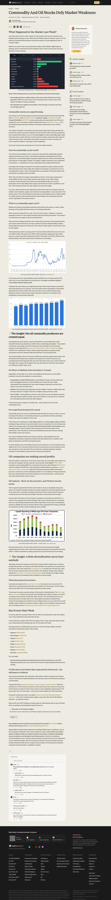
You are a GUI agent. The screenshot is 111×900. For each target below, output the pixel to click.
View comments (45, 17)
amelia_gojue (16, 813)
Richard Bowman (16, 20)
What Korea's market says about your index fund (80, 85)
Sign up (96, 2)
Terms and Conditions (78, 896)
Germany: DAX (12, 880)
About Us (91, 864)
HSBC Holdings (45, 861)
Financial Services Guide (79, 899)
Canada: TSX (12, 869)
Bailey (14, 764)
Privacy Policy (88, 896)
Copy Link (27, 27)
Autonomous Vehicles (30, 869)
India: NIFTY (12, 866)
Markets (11, 8)
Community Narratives (78, 869)
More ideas (27, 880)
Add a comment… (17, 760)
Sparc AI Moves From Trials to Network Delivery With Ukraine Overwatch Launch (80, 101)
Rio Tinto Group (45, 872)
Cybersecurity (28, 877)
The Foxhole (76, 864)
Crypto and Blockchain (30, 874)
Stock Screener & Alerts (63, 861)
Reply (20, 770)
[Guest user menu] (101, 2)
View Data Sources (78, 848)
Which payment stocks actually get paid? (80, 67)
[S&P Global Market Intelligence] (78, 836)
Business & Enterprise (94, 881)
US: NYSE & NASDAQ (14, 858)
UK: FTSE (11, 861)
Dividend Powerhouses (30, 861)
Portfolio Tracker (61, 858)
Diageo (42, 869)
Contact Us (92, 866)
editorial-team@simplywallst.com (38, 726)
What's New (76, 872)
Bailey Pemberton (23, 21)
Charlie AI (91, 884)
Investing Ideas (77, 866)
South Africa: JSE (13, 872)
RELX (42, 874)
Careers (91, 869)
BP (41, 877)
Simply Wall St (52, 90)
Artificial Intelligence (30, 872)
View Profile (76, 51)
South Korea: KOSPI (14, 877)
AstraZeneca (44, 858)
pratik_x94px (18, 773)
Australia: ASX (12, 864)
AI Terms (95, 896)
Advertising (92, 861)
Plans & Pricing (93, 858)
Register (13, 717)
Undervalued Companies (31, 858)
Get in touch (53, 723)
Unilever (43, 866)
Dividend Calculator (62, 866)
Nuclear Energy (29, 866)
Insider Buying (28, 864)
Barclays (43, 880)
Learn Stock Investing (94, 876)
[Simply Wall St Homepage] (16, 2)
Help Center (92, 873)
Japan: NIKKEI (12, 874)
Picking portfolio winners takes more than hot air (80, 76)
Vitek (14, 797)
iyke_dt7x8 (15, 780)
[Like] (10, 751)
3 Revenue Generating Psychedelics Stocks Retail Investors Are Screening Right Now (80, 112)
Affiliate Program (93, 878)
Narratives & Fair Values (63, 864)
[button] (12, 765)
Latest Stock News (78, 858)
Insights (17, 8)
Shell (42, 864)
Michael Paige (32, 21)
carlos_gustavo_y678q (19, 806)
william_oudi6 (18, 790)
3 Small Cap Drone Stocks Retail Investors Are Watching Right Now (80, 124)
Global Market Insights (78, 861)
